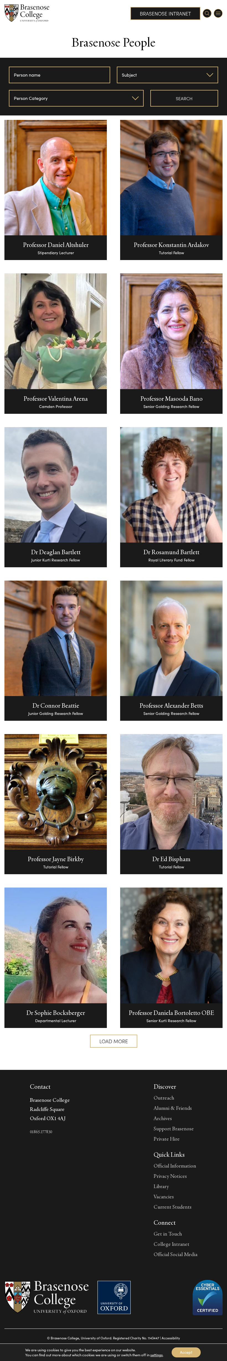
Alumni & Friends (173, 1108)
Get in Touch (168, 1233)
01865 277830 (41, 1132)
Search (184, 98)
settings (156, 1354)
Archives (163, 1118)
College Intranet (171, 1243)
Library (161, 1186)
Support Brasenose (174, 1128)
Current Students (173, 1206)
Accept (186, 1352)
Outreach (164, 1097)
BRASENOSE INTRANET (165, 13)
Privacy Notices (170, 1175)
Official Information (175, 1165)
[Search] (207, 13)
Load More (113, 1041)
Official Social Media (175, 1254)
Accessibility (171, 1338)
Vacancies (164, 1196)
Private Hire (167, 1138)
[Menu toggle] (218, 13)
